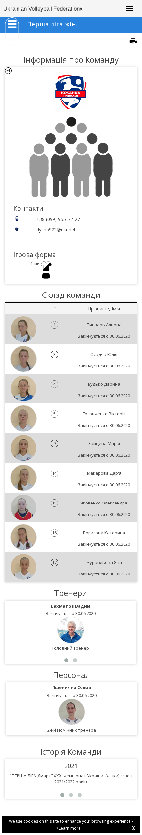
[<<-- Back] (8, 70)
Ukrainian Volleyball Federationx (43, 9)
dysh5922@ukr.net (56, 229)
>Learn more (68, 828)
